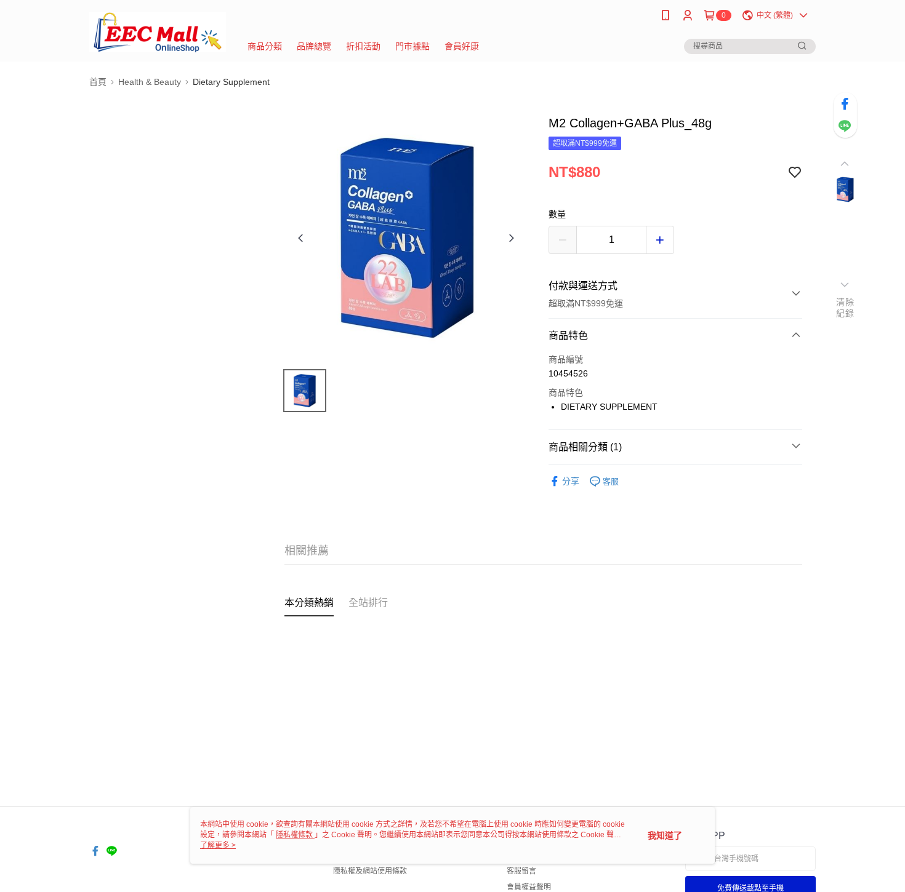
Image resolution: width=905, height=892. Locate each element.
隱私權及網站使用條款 (370, 871)
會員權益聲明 (529, 887)
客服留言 (521, 871)
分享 (570, 481)
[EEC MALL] (157, 32)
